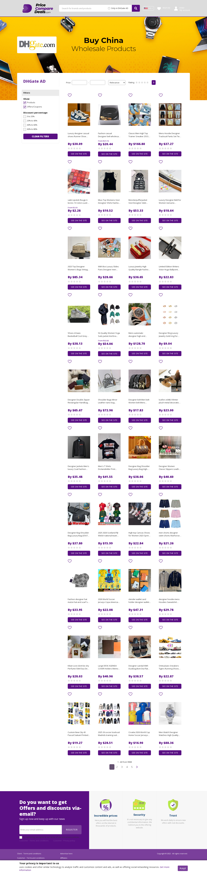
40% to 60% (32, 124)
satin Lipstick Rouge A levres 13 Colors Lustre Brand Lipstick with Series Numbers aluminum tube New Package (78, 202)
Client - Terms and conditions (29, 853)
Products (31, 102)
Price (68, 82)
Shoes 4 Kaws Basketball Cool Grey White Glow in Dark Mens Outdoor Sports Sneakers (78, 335)
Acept (183, 868)
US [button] (149, 8)
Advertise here (66, 853)
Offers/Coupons (34, 106)
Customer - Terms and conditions (34, 840)
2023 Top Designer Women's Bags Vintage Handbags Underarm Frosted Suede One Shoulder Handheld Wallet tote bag (78, 268)
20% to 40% (32, 120)
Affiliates (63, 858)
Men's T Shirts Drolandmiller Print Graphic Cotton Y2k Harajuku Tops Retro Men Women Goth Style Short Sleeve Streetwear (109, 468)
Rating (131, 82)
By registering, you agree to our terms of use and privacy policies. (51, 837)
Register (71, 829)
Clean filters (40, 136)
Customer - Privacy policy (64, 840)
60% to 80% (32, 129)
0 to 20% (31, 116)
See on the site (79, 153)
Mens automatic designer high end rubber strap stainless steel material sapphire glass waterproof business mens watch (139, 335)
